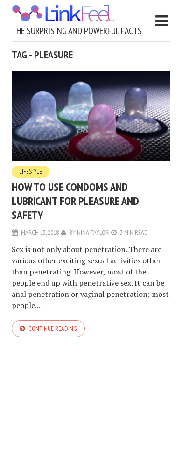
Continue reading (52, 328)
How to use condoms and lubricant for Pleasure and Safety (75, 201)
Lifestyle (30, 171)
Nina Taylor (93, 232)
